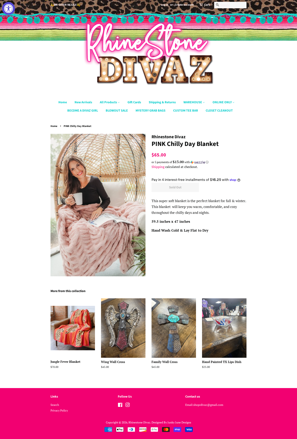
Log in (164, 5)
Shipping (158, 167)
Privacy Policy (59, 410)
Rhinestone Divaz (139, 422)
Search (55, 405)
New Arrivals (83, 102)
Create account (184, 5)
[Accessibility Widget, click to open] (8, 8)
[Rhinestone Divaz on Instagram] (127, 405)
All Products (109, 102)
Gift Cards (134, 102)
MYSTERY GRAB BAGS (150, 110)
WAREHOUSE (193, 102)
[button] (199, 162)
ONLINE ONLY (222, 102)
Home (62, 102)
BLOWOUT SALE (117, 110)
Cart (207, 5)
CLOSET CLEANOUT (219, 110)
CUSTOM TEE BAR (185, 110)
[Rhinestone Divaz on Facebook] (120, 405)
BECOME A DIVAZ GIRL (82, 110)
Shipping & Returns (162, 102)
